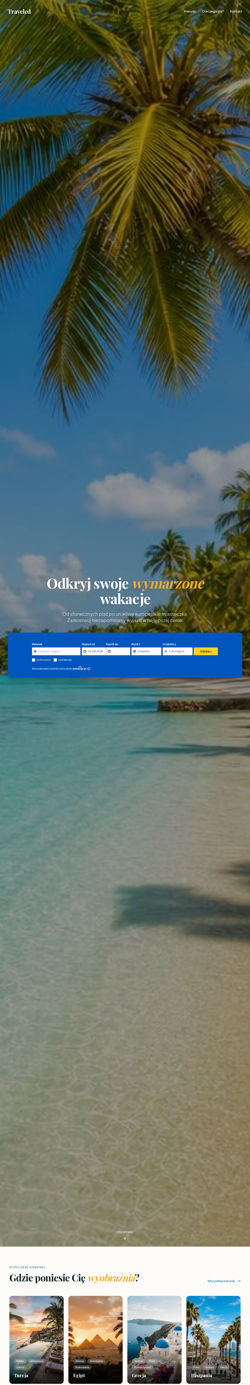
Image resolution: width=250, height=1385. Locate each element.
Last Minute (65, 660)
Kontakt (236, 11)
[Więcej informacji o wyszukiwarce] (89, 668)
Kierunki (190, 11)
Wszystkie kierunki (221, 1281)
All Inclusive (44, 660)
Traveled (19, 11)
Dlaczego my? (213, 11)
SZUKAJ (206, 652)
